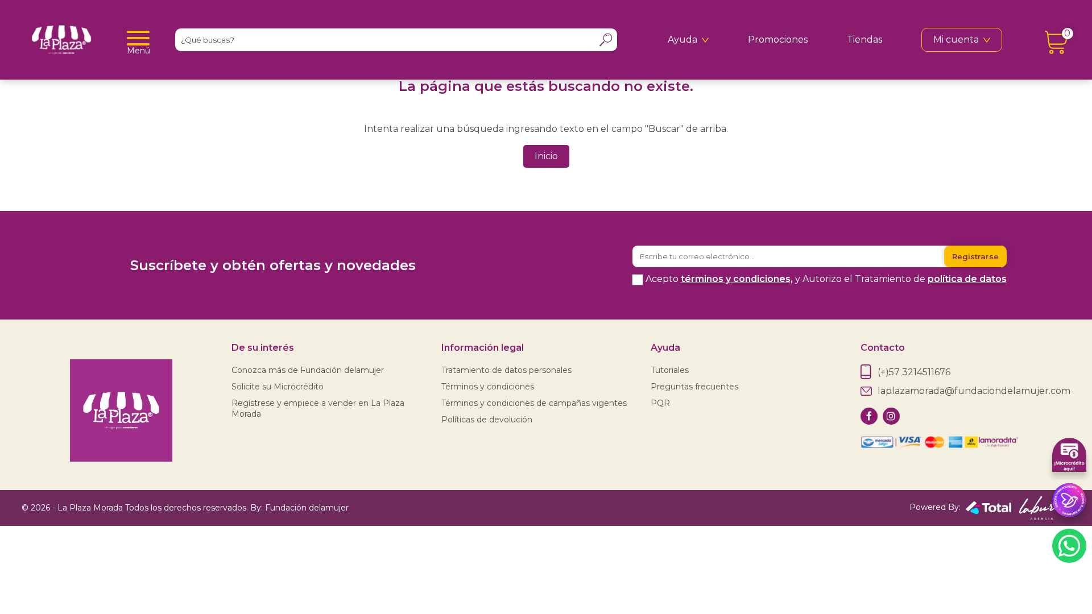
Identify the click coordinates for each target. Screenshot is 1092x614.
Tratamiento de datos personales (506, 370)
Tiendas (864, 39)
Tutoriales (670, 370)
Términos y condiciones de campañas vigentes (534, 403)
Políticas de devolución (486, 419)
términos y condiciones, (737, 278)
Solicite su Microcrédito (277, 386)
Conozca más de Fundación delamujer (307, 370)
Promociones (778, 39)
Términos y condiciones (487, 386)
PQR (660, 403)
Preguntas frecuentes (694, 386)
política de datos (967, 278)
